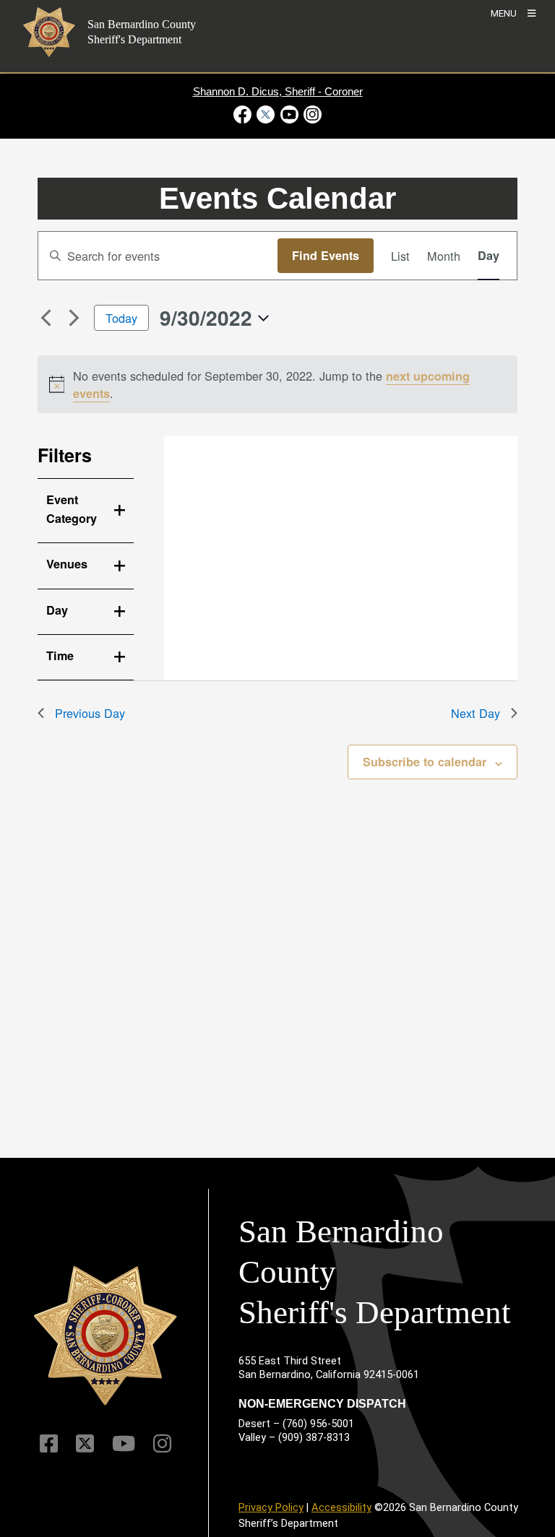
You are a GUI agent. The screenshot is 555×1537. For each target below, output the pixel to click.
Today (121, 317)
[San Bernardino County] (105, 1335)
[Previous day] (46, 317)
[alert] (278, 384)
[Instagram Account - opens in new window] (311, 114)
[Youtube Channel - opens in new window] (289, 114)
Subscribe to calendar (424, 761)
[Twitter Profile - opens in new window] (266, 114)
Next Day (475, 713)
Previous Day (90, 713)
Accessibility (341, 1507)
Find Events (325, 255)
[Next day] (74, 317)
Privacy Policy (271, 1507)
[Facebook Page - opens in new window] (243, 114)
